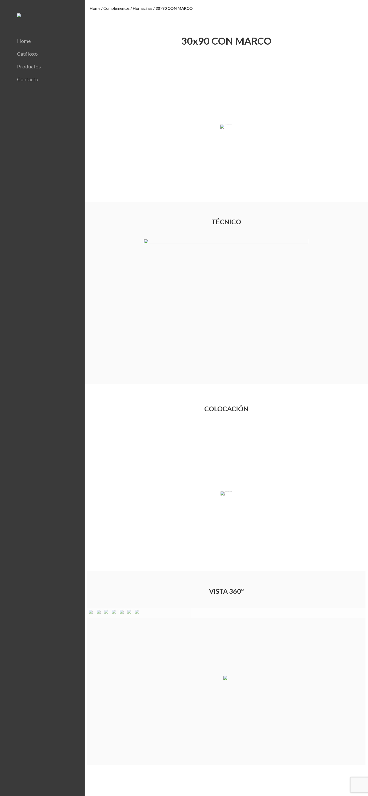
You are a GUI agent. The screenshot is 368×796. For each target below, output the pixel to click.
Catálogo (27, 54)
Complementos (116, 8)
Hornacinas (142, 8)
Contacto (27, 79)
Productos (29, 66)
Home (24, 41)
